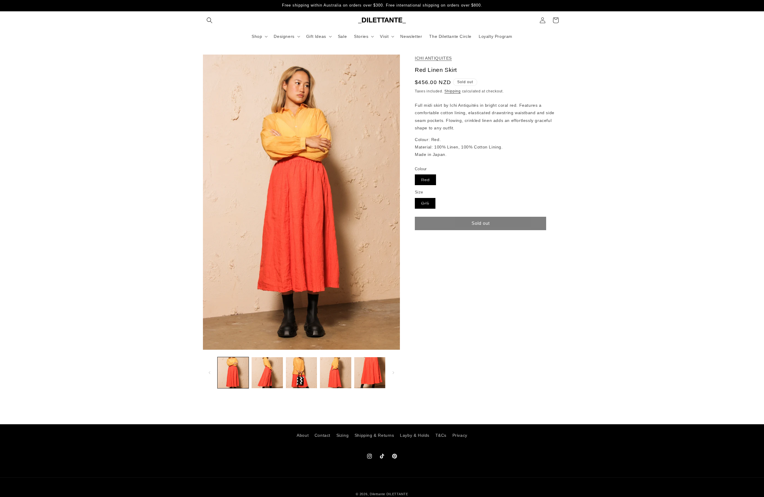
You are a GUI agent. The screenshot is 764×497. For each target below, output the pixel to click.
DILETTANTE (397, 494)
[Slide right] (393, 372)
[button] (209, 20)
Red (428, 181)
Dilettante (377, 494)
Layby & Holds (414, 435)
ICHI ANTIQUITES (433, 58)
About (303, 435)
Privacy (459, 435)
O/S (428, 204)
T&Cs (440, 435)
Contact (322, 435)
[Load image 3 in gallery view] (301, 372)
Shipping (452, 91)
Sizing (342, 435)
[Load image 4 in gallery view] (335, 372)
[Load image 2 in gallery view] (267, 372)
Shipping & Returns (374, 435)
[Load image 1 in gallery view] (233, 372)
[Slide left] (209, 372)
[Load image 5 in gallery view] (369, 372)
